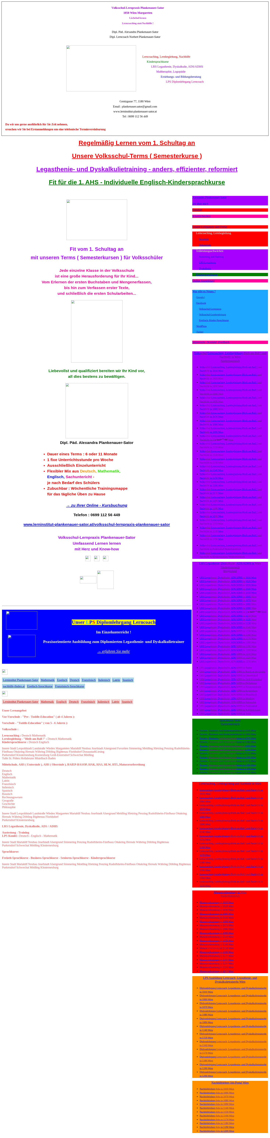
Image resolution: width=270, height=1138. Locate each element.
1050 (215, 401)
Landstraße (39, 748)
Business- (214, 730)
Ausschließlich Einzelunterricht (76, 465)
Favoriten (122, 748)
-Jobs (218, 1088)
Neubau (86, 748)
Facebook (201, 303)
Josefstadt (97, 748)
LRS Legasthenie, (210, 563)
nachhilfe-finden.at (14, 686)
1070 (215, 416)
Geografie (8, 800)
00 (216, 516)
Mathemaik (47, 701)
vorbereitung (229, 892)
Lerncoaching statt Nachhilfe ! (137, 23)
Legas (207, 577)
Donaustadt (89, 751)
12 (214, 516)
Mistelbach (41, 758)
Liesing (100, 751)
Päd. (121, 31)
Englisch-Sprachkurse (40, 686)
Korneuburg (42, 755)
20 (216, 531)
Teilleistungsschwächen (209, 250)
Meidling (147, 748)
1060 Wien (250, 734)
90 (216, 508)
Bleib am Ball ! (253, 353)
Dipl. (115, 31)
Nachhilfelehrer (207, 1088)
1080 (215, 424)
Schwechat (76, 755)
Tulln (5, 758)
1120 (215, 455)
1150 (215, 477)
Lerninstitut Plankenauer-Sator (20, 680)
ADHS (247, 563)
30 (216, 539)
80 (216, 500)
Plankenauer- (144, 31)
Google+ (200, 297)
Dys (223, 563)
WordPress (201, 326)
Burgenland (230, 571)
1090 (215, 432)
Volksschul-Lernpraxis (126, 7)
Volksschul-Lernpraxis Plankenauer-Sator (96, 537)
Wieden (50, 748)
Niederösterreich (230, 360)
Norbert (134, 36)
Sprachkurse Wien (230, 720)
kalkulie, (231, 563)
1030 (215, 386)
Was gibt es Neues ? (204, 291)
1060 (215, 409)
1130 (215, 462)
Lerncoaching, (204, 233)
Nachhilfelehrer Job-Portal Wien (230, 1082)
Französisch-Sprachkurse (69, 686)
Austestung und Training (211, 256)
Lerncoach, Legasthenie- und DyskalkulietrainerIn (242, 988)
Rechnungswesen (12, 797)
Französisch (89, 680)
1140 (215, 470)
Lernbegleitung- (234, 353)
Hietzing (158, 748)
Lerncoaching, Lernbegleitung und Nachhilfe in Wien (230, 783)
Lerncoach (122, 36)
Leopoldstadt (24, 748)
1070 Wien (250, 738)
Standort (197, 210)
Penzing (169, 748)
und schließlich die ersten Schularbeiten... (96, 293)
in (211, 370)
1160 (215, 485)
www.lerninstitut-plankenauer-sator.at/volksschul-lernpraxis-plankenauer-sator (97, 524)
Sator (155, 31)
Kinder (227, 730)
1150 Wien (250, 753)
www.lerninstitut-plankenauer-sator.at (135, 111)
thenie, (214, 577)
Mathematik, (109, 471)
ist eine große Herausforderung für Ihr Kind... (96, 276)
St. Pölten (14, 758)
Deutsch (74, 680)
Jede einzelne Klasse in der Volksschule (96, 270)
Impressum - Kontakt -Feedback (211, 342)
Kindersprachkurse (207, 274)
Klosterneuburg (25, 755)
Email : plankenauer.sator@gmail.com (135, 106)
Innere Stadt (9, 748)
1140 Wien (250, 749)
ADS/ (239, 563)
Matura (218, 892)
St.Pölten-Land (253, 709)
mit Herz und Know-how (97, 549)
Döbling (50, 751)
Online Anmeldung (203, 280)
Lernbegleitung (222, 233)
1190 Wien (250, 768)
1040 (215, 393)
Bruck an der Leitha (255, 671)
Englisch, (56, 477)
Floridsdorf (75, 751)
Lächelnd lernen (137, 18)
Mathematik (48, 680)
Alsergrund (109, 748)
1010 (215, 370)
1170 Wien (250, 761)
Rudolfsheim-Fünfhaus (161, 813)
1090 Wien (250, 745)
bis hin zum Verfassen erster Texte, (96, 288)
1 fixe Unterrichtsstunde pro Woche (80, 460)
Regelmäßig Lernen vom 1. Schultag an (137, 142)
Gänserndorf (252, 675)
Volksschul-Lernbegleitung (212, 314)
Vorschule (204, 239)
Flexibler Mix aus (63, 471)
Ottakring (19, 751)
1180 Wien (250, 765)
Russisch (7, 793)
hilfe (229, 357)
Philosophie (9, 807)
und (264, 353)
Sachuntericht (79, 477)
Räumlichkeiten (201, 216)
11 (214, 439)
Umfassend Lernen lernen (97, 543)
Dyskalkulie (205, 268)
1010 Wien (250, 730)
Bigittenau (62, 751)
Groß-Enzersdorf (60, 755)
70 (216, 493)
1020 (215, 378)
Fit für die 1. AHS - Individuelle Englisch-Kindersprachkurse (137, 182)
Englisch (62, 680)
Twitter (199, 331)
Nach (222, 357)
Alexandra (130, 31)
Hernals (29, 751)
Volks (197, 353)
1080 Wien (250, 742)
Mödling (89, 755)
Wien (220, 370)
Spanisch (128, 680)
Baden (52, 758)
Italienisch (104, 680)
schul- (204, 353)
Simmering (135, 748)
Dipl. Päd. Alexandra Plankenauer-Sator (96, 442)
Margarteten (63, 748)
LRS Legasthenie (207, 262)
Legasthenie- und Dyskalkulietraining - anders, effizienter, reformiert (136, 169)
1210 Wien (205, 885)
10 (216, 447)
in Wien (236, 357)
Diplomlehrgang (208, 988)
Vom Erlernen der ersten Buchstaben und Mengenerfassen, (97, 282)
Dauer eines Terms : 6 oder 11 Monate (82, 454)
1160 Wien (250, 757)
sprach (233, 730)
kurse (240, 730)
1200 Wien (250, 772)
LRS (202, 577)
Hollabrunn (27, 758)
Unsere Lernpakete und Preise (209, 226)
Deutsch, (88, 471)
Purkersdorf (9, 755)
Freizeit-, (204, 730)
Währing (40, 751)
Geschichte (8, 803)
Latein (116, 680)
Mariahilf (75, 748)
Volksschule (205, 244)
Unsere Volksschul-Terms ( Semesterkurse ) (137, 156)
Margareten (62, 813)
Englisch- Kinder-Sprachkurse (214, 320)
